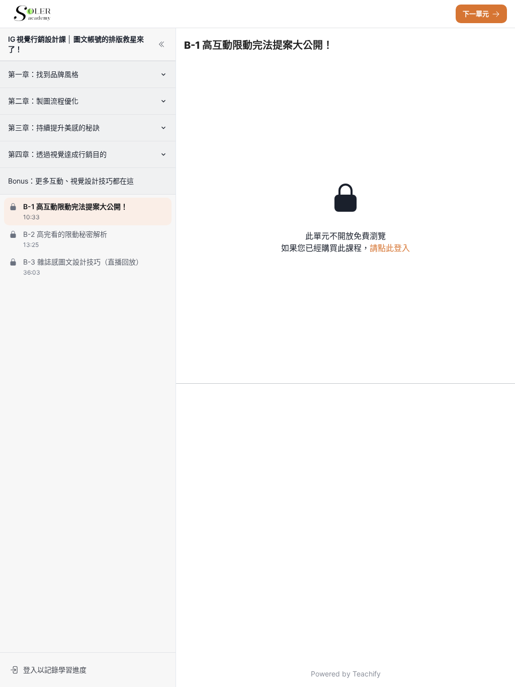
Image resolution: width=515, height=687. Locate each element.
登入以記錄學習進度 (55, 669)
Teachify (367, 673)
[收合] (161, 44)
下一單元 (476, 14)
